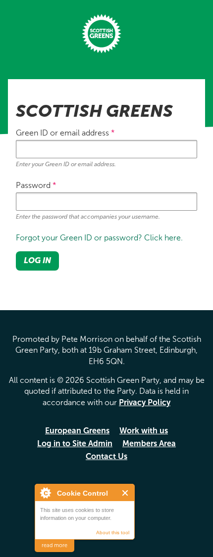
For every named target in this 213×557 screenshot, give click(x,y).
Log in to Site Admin (74, 443)
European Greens (77, 430)
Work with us (143, 430)
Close (125, 493)
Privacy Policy (144, 402)
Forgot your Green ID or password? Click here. (99, 237)
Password (36, 185)
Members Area (149, 443)
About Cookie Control (45, 492)
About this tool (112, 532)
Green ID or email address (65, 133)
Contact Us (106, 456)
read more (54, 545)
